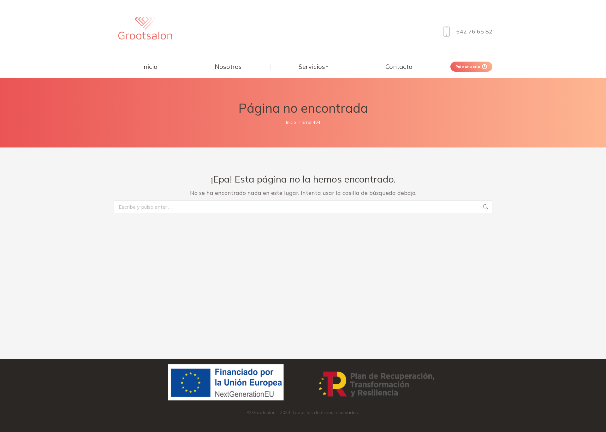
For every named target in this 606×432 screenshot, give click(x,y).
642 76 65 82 (474, 31)
